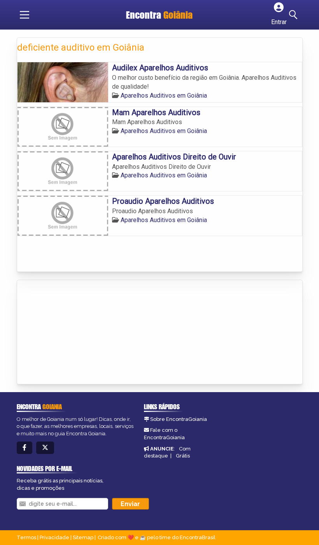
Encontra (159, 15)
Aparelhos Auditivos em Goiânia (164, 95)
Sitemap (83, 537)
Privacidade (54, 537)
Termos (26, 537)
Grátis (183, 456)
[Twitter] (45, 448)
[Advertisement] (75, 332)
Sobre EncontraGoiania (178, 419)
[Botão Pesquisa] (294, 15)
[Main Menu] (24, 15)
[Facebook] (24, 448)
